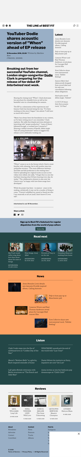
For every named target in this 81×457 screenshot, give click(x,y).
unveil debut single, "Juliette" (63, 97)
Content (31, 427)
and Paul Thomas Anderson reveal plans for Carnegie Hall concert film (63, 62)
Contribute (12, 438)
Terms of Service (14, 452)
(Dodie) (19, 58)
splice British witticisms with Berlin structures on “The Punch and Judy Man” (23, 372)
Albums (31, 438)
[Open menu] (77, 25)
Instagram (52, 430)
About (10, 427)
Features (31, 432)
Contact (11, 435)
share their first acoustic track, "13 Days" (61, 104)
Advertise (11, 432)
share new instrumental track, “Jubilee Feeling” (62, 73)
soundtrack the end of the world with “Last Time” (55, 349)
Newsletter (12, 430)
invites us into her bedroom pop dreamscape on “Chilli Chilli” (56, 371)
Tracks (11, 58)
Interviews (13, 265)
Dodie (48, 75)
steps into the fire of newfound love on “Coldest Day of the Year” (23, 350)
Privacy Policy (27, 452)
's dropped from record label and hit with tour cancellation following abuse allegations (63, 86)
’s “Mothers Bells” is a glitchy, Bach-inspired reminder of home (22, 361)
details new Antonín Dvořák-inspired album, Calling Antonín (62, 43)
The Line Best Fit (40, 25)
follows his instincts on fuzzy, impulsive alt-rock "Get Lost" (55, 361)
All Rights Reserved (41, 452)
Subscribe (40, 229)
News (30, 430)
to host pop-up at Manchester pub (63, 53)
